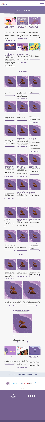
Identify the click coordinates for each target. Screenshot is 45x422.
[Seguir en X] (32, 396)
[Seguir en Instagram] (30, 396)
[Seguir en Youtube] (34, 396)
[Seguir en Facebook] (28, 396)
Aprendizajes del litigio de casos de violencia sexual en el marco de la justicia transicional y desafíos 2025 (22, 54)
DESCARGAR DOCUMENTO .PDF (10, 40)
